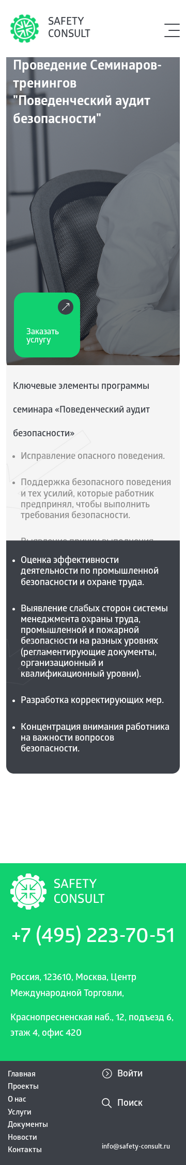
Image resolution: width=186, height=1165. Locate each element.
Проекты (23, 1087)
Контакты (25, 1150)
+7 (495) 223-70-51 (93, 938)
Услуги (20, 1113)
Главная (22, 1075)
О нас (17, 1100)
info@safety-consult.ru (136, 1147)
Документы (28, 1125)
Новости (22, 1138)
